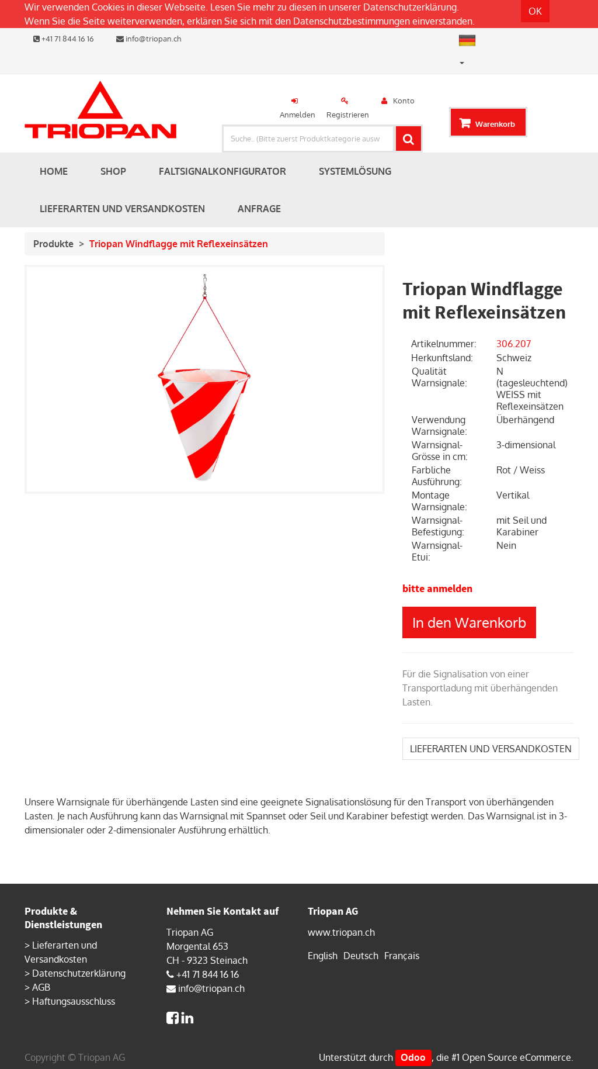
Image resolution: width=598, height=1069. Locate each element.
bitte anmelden (437, 588)
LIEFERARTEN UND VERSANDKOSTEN (491, 749)
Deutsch (360, 955)
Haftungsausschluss (73, 1001)
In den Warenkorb (469, 622)
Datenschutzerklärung (410, 7)
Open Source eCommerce (516, 1057)
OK (535, 11)
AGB (41, 987)
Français (401, 955)
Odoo (413, 1057)
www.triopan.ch (341, 932)
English (323, 955)
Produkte (53, 244)
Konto (404, 100)
